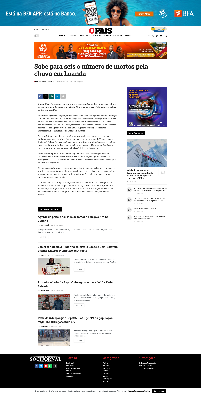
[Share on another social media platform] (63, 96)
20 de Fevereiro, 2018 (62, 81)
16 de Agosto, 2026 (58, 255)
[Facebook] (37, 366)
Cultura (97, 36)
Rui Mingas (44, 326)
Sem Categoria (78, 81)
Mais (127, 36)
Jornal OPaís (45, 225)
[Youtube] (46, 366)
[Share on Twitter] (46, 96)
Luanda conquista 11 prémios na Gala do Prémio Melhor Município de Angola (149, 199)
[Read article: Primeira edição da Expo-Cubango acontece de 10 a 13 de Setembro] (54, 302)
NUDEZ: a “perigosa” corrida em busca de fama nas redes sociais (149, 217)
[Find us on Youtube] (161, 36)
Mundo (107, 36)
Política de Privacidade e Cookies (138, 391)
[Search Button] (166, 36)
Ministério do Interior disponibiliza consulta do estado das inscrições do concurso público (140, 174)
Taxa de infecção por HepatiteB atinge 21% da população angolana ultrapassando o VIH (75, 320)
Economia (73, 36)
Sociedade (85, 36)
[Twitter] (41, 366)
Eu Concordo (159, 391)
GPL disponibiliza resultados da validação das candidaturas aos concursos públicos (150, 189)
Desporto (117, 36)
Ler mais (44, 236)
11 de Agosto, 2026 (57, 291)
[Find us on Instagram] (157, 36)
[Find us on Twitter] (153, 36)
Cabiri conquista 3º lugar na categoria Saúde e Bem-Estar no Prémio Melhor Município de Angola (78, 249)
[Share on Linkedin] (57, 96)
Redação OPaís (45, 255)
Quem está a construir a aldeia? (146, 208)
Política (61, 36)
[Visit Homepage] (100, 29)
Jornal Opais (47, 81)
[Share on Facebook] (40, 96)
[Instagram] (55, 366)
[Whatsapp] (50, 366)
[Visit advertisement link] (100, 52)
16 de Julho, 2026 (55, 326)
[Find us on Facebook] (148, 36)
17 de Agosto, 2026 (57, 225)
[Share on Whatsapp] (51, 96)
